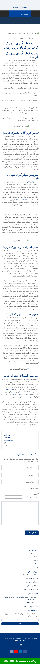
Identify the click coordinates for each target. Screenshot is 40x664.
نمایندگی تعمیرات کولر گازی (24, 199)
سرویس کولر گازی (33, 182)
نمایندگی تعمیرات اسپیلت (19, 394)
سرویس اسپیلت (9, 389)
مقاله (21, 38)
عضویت (19, 623)
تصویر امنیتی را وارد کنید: (30, 497)
